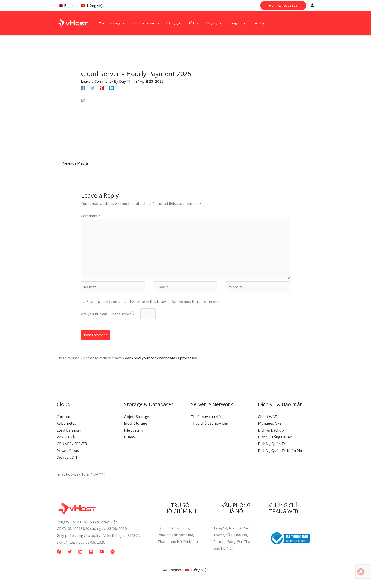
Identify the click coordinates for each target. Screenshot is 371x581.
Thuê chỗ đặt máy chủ (209, 423)
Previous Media (72, 163)
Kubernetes (66, 423)
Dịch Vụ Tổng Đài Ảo (275, 437)
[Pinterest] (102, 87)
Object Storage (136, 416)
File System (133, 430)
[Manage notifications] (360, 571)
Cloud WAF (267, 416)
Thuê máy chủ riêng (208, 416)
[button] (283, 5)
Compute (64, 416)
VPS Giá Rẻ (66, 437)
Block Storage (135, 423)
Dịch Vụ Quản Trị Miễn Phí (280, 450)
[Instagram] (91, 551)
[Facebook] (83, 87)
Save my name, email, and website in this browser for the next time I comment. (153, 301)
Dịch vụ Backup (271, 430)
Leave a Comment (96, 81)
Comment (90, 215)
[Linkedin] (111, 87)
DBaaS (129, 437)
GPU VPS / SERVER (72, 443)
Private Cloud (68, 450)
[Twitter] (92, 87)
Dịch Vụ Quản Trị (272, 443)
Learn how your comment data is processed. (160, 357)
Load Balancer (69, 430)
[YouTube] (102, 551)
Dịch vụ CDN (67, 457)
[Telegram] (112, 551)
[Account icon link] (312, 5)
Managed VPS (269, 423)
